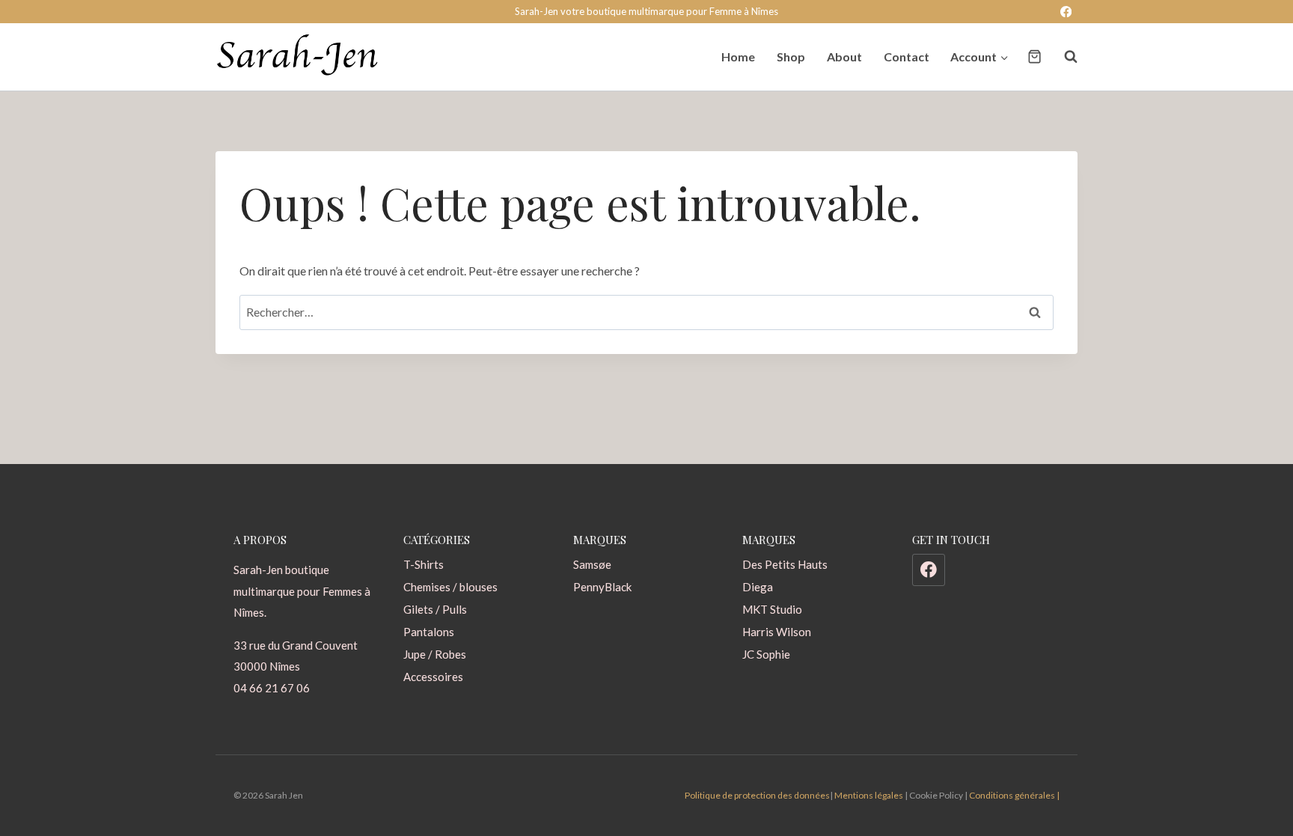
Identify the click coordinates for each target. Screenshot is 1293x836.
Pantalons (428, 631)
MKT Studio (772, 609)
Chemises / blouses (450, 587)
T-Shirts (423, 564)
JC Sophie (766, 654)
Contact (906, 56)
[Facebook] (1066, 11)
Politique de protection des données (757, 795)
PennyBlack (602, 587)
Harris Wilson (776, 631)
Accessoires (433, 676)
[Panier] (1034, 56)
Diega (757, 587)
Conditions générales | (1014, 795)
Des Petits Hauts (785, 564)
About (844, 56)
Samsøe (592, 564)
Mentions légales (868, 795)
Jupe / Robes (434, 654)
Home (738, 56)
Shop (791, 56)
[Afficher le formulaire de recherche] (1063, 57)
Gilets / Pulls (435, 609)
